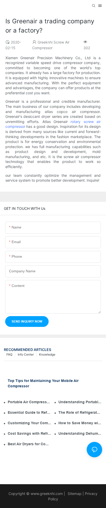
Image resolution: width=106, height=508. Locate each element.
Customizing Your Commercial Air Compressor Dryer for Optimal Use (29, 423)
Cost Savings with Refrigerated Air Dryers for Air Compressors (29, 433)
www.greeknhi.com (47, 493)
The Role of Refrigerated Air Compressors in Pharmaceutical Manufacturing (80, 412)
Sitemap (74, 493)
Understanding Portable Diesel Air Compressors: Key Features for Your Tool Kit (80, 402)
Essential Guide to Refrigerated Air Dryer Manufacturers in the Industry (29, 412)
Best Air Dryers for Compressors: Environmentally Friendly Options (29, 444)
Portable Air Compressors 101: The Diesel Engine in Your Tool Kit (29, 402)
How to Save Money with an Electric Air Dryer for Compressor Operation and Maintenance (80, 423)
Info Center (26, 354)
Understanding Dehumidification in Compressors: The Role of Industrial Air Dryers (80, 433)
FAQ (9, 354)
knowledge (47, 354)
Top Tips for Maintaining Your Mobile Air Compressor (43, 383)
